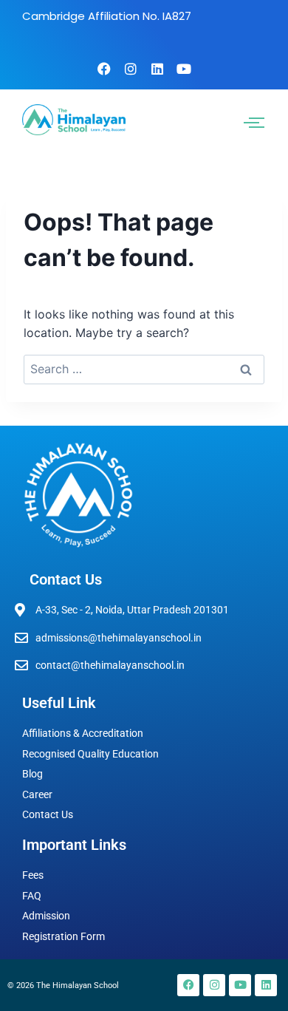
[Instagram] (130, 68)
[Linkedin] (157, 68)
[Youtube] (184, 68)
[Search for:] (144, 368)
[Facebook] (104, 68)
